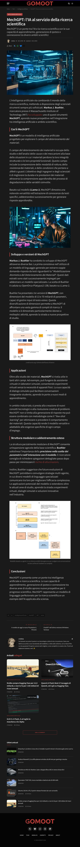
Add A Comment (40, 732)
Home (22, 835)
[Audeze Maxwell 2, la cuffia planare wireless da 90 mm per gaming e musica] (11, 761)
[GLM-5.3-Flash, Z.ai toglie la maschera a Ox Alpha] (23, 704)
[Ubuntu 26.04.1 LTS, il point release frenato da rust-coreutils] (11, 793)
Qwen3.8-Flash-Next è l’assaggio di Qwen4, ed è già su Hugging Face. (56, 684)
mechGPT (31, 615)
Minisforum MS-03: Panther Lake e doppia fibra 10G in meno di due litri (41, 770)
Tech (27, 835)
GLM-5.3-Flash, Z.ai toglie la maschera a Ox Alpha (18, 720)
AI (8, 615)
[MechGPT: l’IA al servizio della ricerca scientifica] (40, 94)
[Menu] (8, 3)
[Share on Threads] (23, 45)
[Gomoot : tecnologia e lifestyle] (40, 3)
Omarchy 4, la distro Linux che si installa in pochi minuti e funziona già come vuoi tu (45, 749)
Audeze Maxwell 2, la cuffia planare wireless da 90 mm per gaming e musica (42, 759)
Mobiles (34, 835)
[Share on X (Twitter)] (14, 45)
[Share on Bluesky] (20, 45)
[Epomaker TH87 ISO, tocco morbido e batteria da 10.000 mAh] (11, 782)
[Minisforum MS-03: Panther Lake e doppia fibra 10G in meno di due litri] (11, 772)
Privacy (50, 835)
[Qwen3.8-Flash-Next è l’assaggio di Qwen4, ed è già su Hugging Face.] (57, 668)
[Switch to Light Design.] (72, 3)
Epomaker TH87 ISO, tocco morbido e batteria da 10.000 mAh (38, 780)
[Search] (69, 3)
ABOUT (58, 835)
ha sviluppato (35, 114)
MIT (38, 615)
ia (11, 615)
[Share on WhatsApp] (17, 45)
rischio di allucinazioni (46, 462)
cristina (13, 41)
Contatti (43, 835)
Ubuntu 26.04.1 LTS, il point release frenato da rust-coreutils (38, 791)
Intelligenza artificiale (15, 14)
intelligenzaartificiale (21, 615)
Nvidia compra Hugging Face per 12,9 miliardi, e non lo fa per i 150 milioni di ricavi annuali (23, 686)
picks (42, 615)
